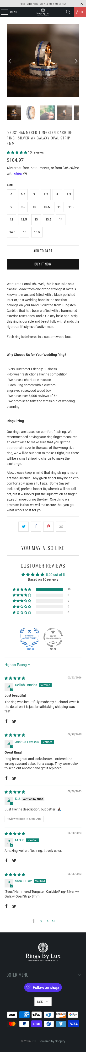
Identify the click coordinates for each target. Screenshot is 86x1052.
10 (34, 207)
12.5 (24, 219)
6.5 (23, 194)
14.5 (12, 232)
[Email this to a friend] (61, 527)
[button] (17, 152)
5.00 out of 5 (55, 575)
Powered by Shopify (51, 1041)
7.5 (46, 194)
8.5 (69, 194)
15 (24, 232)
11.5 (71, 207)
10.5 (47, 207)
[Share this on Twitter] (23, 527)
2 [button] (41, 921)
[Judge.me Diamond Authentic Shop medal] (29, 637)
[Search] (68, 12)
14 (60, 219)
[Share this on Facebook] (36, 527)
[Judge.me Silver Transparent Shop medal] (53, 637)
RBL (34, 1041)
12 (11, 219)
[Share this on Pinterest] (48, 527)
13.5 (48, 219)
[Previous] (10, 61)
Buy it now (43, 263)
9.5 (23, 207)
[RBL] (43, 12)
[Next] (76, 61)
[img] (15, 678)
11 (59, 207)
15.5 (37, 232)
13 (36, 219)
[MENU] (2, 12)
